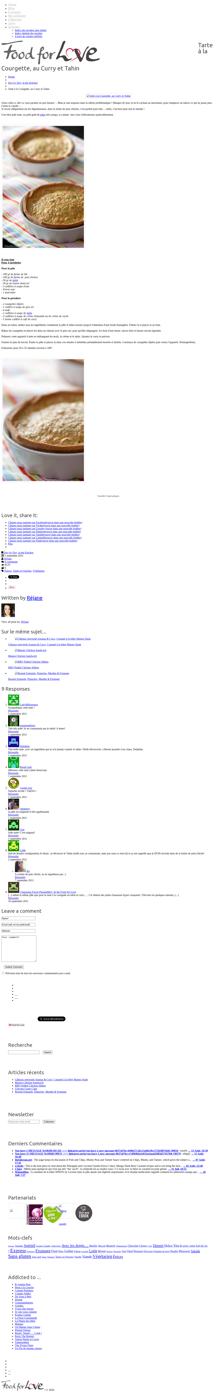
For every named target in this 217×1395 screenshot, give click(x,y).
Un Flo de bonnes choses (28, 1348)
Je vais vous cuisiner (26, 1311)
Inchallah (84, 1251)
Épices (8, 570)
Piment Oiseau (23, 1330)
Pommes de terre (162, 1251)
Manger (19, 1324)
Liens (11, 23)
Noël (124, 1251)
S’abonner (15, 19)
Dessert (158, 1245)
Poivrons (148, 1251)
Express (18, 1250)
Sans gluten (19, 1256)
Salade (195, 1251)
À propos (14, 12)
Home (12, 4)
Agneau (11, 1246)
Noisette (117, 1251)
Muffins (109, 1251)
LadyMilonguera (29, 704)
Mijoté (102, 1251)
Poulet (174, 1251)
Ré (28, 871)
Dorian (18, 1299)
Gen (22, 829)
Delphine (25, 746)
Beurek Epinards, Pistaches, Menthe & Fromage (34, 679)
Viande (87, 1256)
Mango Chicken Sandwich (22, 656)
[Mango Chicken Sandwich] (30, 650)
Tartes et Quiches (22, 570)
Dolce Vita (171, 1245)
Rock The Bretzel (24, 1336)
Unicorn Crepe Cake (26, 1088)
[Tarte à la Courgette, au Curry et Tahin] (108, 95)
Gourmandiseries (24, 1302)
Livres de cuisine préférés (28, 36)
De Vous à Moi (23, 1296)
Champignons (121, 1246)
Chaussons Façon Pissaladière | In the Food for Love (48, 892)
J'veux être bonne (24, 1308)
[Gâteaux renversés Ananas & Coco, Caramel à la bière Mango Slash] (53, 638)
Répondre (13, 710)
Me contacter (17, 15)
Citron (143, 1245)
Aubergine (56, 1246)
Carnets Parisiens (24, 1290)
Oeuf (130, 1251)
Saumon (51, 1257)
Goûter (68, 1251)
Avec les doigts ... (75, 1245)
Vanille (78, 1256)
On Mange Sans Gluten (27, 1327)
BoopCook (26, 767)
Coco (149, 1246)
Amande (19, 1246)
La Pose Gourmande (26, 1317)
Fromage (43, 1250)
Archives (14, 27)
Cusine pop (26, 787)
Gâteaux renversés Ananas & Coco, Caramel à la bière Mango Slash (44, 644)
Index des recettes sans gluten (30, 30)
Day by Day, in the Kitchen (23, 82)
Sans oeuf (36, 1257)
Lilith (23, 850)
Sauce (44, 1257)
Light (93, 1251)
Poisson (138, 1251)
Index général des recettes (28, 33)
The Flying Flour (24, 1345)
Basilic (93, 1245)
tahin (42, 114)
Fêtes (61, 1251)
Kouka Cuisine (23, 1314)
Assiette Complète (43, 1246)
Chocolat (133, 1245)
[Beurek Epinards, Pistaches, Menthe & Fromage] (42, 673)
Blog (11, 8)
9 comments (11, 561)
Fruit (54, 1251)
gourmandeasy (27, 725)
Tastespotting (22, 1342)
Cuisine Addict (23, 1293)
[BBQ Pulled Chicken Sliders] (31, 661)
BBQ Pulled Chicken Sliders (23, 667)
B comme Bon (23, 1284)
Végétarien (38, 570)
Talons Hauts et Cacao (27, 1339)
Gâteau (77, 1251)
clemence (25, 808)
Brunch (110, 1245)
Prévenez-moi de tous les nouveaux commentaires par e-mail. (38, 973)
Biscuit (102, 1246)
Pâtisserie (184, 1251)
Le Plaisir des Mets (25, 1321)
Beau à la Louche (24, 1287)
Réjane (8, 558)
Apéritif (29, 1245)
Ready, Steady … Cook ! (28, 1333)
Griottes (19, 1305)
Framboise (31, 1251)
